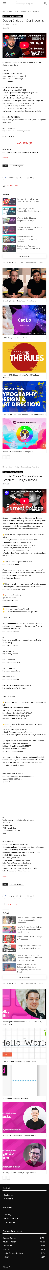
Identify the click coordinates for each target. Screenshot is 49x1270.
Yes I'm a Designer (16, 166)
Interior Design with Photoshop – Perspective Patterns (27, 239)
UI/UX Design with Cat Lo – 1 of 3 (15, 338)
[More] (31, 177)
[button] (10, 186)
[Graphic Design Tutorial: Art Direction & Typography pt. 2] (24, 396)
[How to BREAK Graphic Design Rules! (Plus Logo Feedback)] (24, 357)
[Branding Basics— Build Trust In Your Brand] (24, 283)
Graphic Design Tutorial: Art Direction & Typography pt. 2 (24, 414)
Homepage (24, 143)
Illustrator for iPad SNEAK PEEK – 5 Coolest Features (28, 200)
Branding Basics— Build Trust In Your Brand (19, 301)
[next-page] (8, 457)
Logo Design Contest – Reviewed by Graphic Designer (29, 209)
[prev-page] (4, 457)
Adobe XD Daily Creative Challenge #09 (18, 451)
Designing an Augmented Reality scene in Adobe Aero (28, 247)
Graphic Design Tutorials (30, 11)
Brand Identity (31, 263)
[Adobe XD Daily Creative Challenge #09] (24, 433)
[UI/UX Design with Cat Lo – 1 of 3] (24, 320)
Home (5, 11)
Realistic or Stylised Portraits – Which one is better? (29, 228)
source (5, 157)
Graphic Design (14, 11)
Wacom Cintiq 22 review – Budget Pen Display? (27, 219)
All (22, 263)
